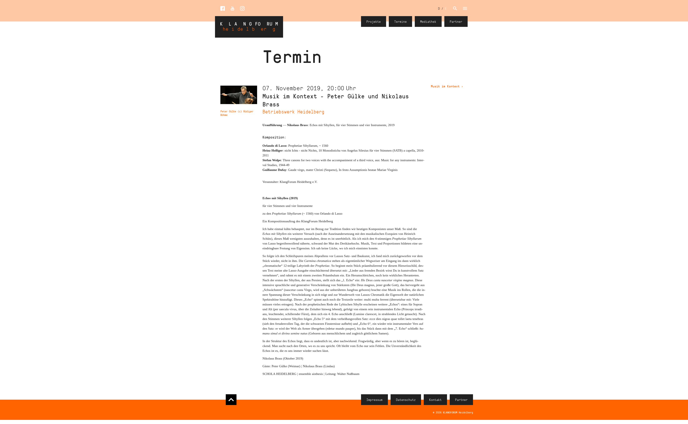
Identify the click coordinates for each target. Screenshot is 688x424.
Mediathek (428, 21)
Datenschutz (406, 399)
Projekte (373, 21)
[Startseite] (249, 27)
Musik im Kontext (447, 86)
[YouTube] (232, 8)
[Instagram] (242, 8)
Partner (456, 21)
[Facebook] (223, 8)
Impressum (374, 399)
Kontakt (435, 399)
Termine (400, 21)
